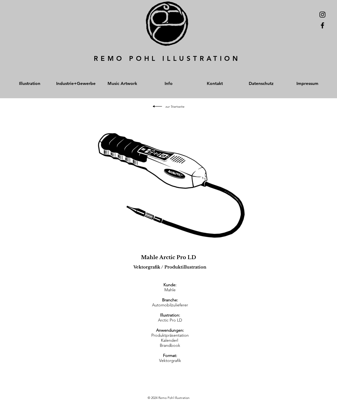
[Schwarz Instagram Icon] (322, 15)
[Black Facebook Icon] (322, 25)
